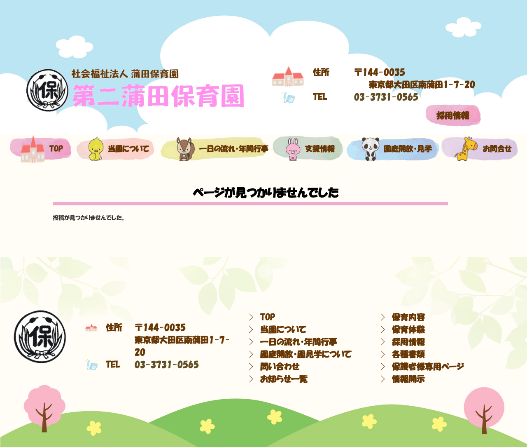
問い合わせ (279, 366)
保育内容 (408, 317)
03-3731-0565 (386, 97)
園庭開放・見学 (403, 149)
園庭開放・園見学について (306, 354)
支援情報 (318, 149)
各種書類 (408, 354)
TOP (267, 317)
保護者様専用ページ (428, 366)
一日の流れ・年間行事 (225, 149)
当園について (124, 149)
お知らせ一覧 (284, 379)
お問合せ (493, 149)
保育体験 (408, 329)
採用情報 (452, 115)
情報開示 (408, 379)
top (54, 149)
